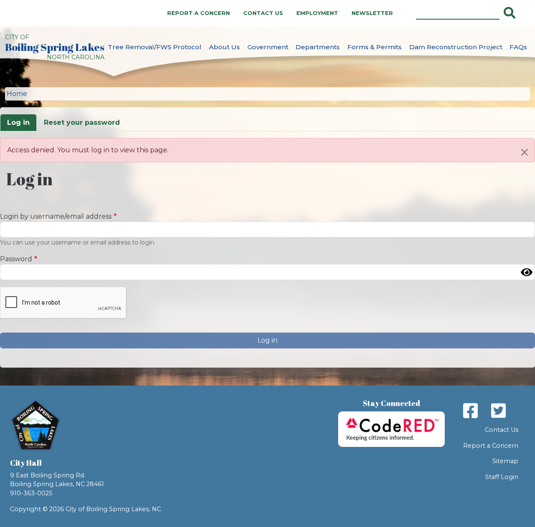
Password (16, 259)
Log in (18, 122)
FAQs (518, 47)
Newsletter (372, 13)
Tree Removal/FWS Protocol (154, 47)
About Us (224, 47)
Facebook (470, 410)
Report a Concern (198, 13)
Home (17, 94)
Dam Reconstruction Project (455, 47)
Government (267, 47)
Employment (317, 13)
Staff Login (501, 477)
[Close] (525, 152)
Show (526, 272)
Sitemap (505, 461)
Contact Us (263, 13)
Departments (318, 47)
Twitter (498, 410)
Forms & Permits (374, 47)
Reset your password (82, 122)
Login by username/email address (56, 216)
